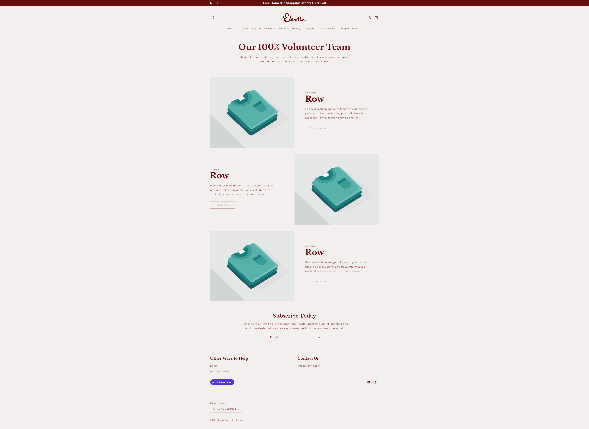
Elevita (221, 420)
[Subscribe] (318, 337)
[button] (213, 17)
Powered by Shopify (233, 420)
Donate (214, 366)
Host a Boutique (219, 371)
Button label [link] (318, 128)
